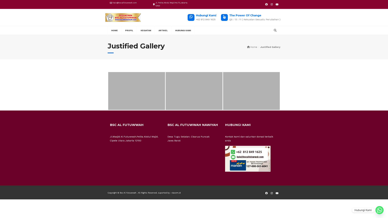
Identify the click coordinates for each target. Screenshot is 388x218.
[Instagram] (272, 4)
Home (114, 30)
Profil (129, 30)
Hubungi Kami (183, 30)
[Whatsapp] (379, 210)
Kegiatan (146, 30)
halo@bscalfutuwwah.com (125, 3)
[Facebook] (266, 4)
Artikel (163, 30)
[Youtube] (277, 4)
